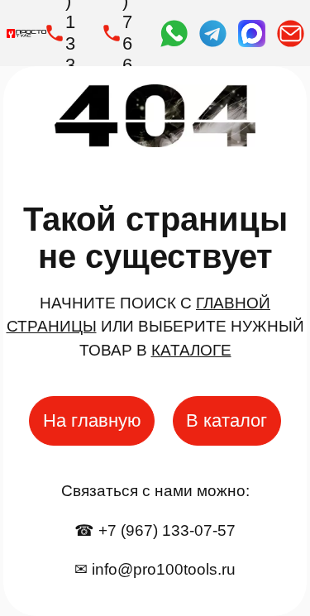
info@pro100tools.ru (164, 569)
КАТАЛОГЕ (191, 350)
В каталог (226, 420)
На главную (92, 420)
